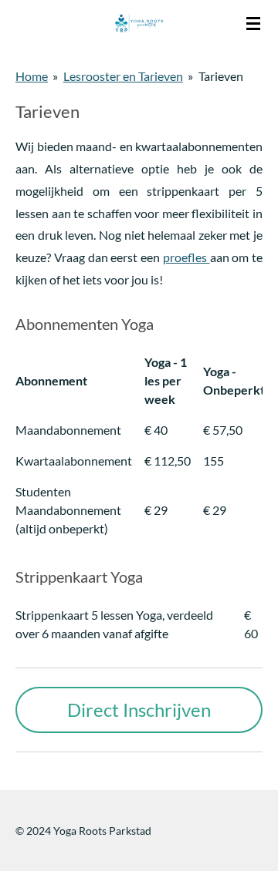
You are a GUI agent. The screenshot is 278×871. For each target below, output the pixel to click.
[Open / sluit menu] (253, 23)
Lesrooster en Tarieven (123, 76)
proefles (186, 257)
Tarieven (220, 76)
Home (31, 76)
